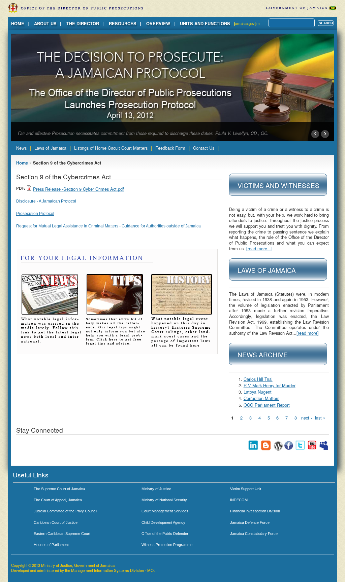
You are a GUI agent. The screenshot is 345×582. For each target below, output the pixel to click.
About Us (45, 24)
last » (320, 417)
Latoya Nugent (258, 392)
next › (306, 417)
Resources (122, 24)
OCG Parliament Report (267, 405)
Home (17, 24)
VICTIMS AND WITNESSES (278, 185)
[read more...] (259, 248)
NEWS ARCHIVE (263, 354)
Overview (158, 24)
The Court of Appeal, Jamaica (58, 500)
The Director (82, 24)
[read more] (307, 333)
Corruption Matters (261, 398)
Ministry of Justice (156, 489)
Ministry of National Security (164, 500)
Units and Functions (205, 24)
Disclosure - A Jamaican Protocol (46, 201)
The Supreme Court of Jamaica (59, 489)
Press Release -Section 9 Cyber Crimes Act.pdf (78, 189)
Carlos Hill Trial (258, 379)
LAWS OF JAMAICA (267, 270)
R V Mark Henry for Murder (269, 385)
